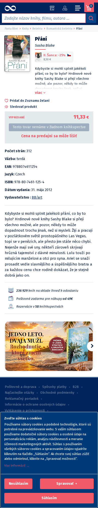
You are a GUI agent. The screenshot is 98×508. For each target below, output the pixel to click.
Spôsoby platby (54, 387)
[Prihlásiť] (65, 8)
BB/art (37, 197)
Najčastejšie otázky (19, 393)
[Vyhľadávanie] (91, 18)
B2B (76, 387)
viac (38, 92)
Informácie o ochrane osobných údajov (35, 405)
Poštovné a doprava (20, 387)
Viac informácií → (16, 466)
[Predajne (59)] (52, 8)
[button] (18, 483)
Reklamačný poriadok (21, 399)
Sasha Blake (45, 45)
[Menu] (78, 8)
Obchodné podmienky (57, 393)
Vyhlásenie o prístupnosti (25, 411)
